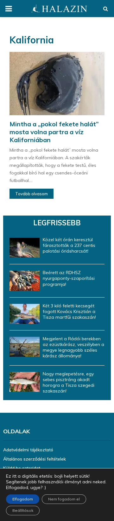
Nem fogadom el (64, 499)
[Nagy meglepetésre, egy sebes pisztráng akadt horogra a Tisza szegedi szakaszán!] (25, 382)
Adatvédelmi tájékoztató (28, 450)
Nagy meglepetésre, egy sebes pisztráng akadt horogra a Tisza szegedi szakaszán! (68, 382)
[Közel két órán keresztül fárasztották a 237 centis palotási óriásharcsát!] (25, 248)
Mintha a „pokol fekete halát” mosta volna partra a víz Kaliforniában (54, 132)
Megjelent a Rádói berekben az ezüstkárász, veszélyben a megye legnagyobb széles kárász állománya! (73, 347)
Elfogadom (22, 499)
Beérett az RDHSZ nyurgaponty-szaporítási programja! (69, 278)
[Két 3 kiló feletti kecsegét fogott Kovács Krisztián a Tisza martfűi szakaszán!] (25, 314)
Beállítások (22, 510)
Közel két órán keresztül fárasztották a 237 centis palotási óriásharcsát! (69, 245)
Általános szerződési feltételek (34, 459)
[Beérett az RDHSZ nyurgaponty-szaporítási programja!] (25, 281)
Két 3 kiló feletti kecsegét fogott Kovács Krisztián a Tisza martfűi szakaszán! (69, 311)
